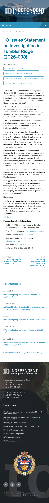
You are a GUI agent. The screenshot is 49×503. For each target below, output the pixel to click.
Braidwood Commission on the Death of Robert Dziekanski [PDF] (22, 413)
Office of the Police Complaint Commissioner (21, 426)
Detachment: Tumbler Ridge (12, 78)
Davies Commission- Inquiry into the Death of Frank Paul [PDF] (21, 418)
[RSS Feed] (18, 484)
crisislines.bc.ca (26, 235)
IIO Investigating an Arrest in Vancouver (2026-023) (12, 262)
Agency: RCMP (9, 73)
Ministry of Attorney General (14, 423)
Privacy (26, 495)
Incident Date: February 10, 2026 (28, 68)
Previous (7, 257)
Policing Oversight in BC (13, 430)
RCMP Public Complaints (13, 434)
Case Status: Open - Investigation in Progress (18, 83)
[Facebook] (5, 484)
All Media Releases (12, 352)
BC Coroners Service (11, 437)
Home (5, 31)
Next (43, 257)
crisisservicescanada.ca (34, 231)
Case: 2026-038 (9, 68)
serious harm (8, 142)
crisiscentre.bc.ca (13, 241)
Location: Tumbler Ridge (24, 73)
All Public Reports (33, 352)
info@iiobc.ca (8, 217)
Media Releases (19, 31)
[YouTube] (12, 484)
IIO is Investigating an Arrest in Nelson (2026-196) (24, 320)
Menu (8, 25)
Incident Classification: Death (34, 78)
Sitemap (35, 495)
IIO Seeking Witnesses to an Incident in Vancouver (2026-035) (37, 264)
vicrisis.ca (24, 244)
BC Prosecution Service (12, 441)
